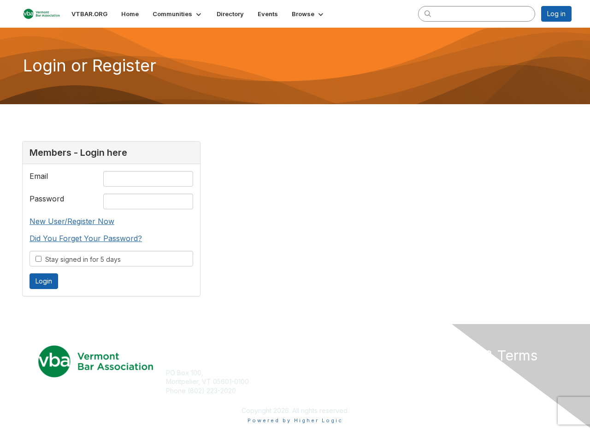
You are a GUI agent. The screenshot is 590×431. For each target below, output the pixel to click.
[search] (427, 13)
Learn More (316, 391)
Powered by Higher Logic (295, 420)
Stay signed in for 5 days (81, 259)
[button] (178, 14)
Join (305, 373)
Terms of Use (452, 381)
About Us (446, 373)
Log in (556, 14)
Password (47, 198)
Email (39, 176)
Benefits (311, 381)
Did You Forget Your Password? (86, 238)
